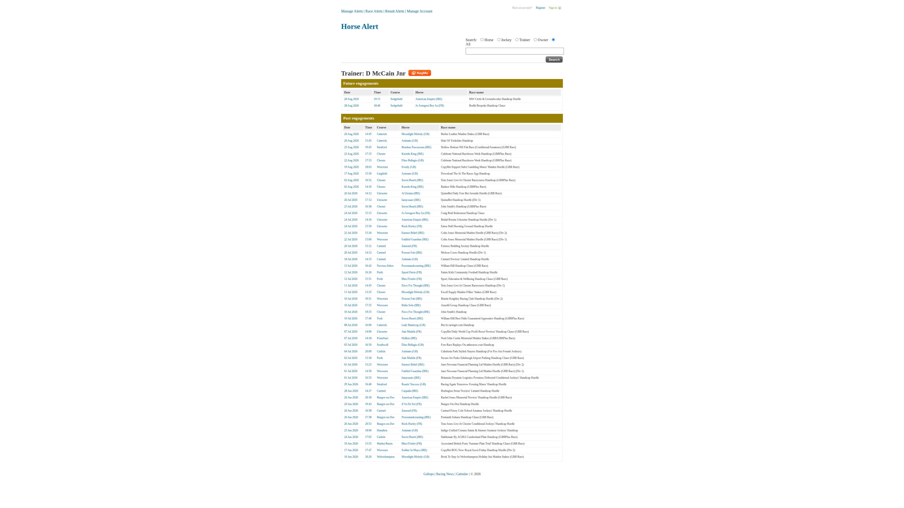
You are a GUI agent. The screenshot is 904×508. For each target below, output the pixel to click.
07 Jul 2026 (350, 331)
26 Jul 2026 (350, 193)
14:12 (368, 193)
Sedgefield (396, 99)
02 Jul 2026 (350, 358)
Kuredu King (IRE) (413, 153)
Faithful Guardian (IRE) (415, 239)
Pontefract (382, 338)
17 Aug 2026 (351, 173)
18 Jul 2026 (350, 259)
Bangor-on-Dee (385, 397)
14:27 (368, 391)
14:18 (368, 338)
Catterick (382, 134)
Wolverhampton (386, 456)
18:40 (377, 105)
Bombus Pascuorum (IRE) (416, 147)
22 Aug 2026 (351, 153)
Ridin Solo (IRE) (411, 305)
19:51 (368, 298)
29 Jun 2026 (351, 384)
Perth (380, 272)
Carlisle (381, 351)
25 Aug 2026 (351, 147)
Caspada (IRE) (410, 391)
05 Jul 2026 (350, 344)
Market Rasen (384, 443)
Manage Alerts (352, 11)
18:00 (368, 430)
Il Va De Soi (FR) (412, 404)
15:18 (368, 358)
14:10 (368, 186)
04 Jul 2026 (350, 351)
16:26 (368, 272)
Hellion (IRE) (409, 338)
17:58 (368, 417)
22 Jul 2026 (350, 232)
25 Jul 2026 (350, 206)
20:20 (368, 456)
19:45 (368, 147)
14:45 (368, 134)
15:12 (368, 246)
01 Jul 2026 (350, 364)
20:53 (368, 423)
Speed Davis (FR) (412, 272)
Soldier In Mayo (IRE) (414, 450)
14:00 (368, 331)
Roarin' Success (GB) (414, 384)
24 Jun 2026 (351, 437)
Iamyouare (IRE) (411, 200)
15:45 (368, 140)
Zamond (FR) (409, 246)
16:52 (368, 180)
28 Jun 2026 (351, 391)
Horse (488, 40)
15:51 (368, 279)
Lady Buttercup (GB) (413, 325)
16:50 (368, 344)
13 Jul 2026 (350, 265)
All (468, 44)
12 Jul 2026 (350, 272)
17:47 (368, 450)
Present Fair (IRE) (412, 252)
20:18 (368, 397)
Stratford (382, 147)
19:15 (377, 99)
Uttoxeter (382, 193)
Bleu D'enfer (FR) (412, 279)
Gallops (429, 474)
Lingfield (382, 173)
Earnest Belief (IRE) (413, 232)
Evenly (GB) (409, 167)
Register (540, 7)
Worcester (382, 167)
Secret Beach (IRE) (412, 180)
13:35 (368, 292)
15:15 (368, 213)
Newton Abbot (385, 265)
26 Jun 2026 (351, 397)
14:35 (368, 259)
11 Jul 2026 (350, 285)
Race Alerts (374, 11)
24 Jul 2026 (350, 213)
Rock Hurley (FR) (412, 226)
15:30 (368, 173)
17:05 (368, 437)
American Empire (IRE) (429, 99)
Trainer (524, 40)
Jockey (506, 40)
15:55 (368, 443)
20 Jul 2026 (350, 246)
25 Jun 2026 (351, 430)
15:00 (368, 239)
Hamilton (382, 430)
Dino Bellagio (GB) (413, 160)
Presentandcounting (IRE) (416, 265)
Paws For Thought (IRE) (416, 285)
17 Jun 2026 (351, 450)
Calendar (462, 474)
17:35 (368, 153)
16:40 (368, 384)
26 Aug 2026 (351, 134)
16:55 (368, 377)
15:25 (368, 364)
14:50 (368, 371)
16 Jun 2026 (351, 456)
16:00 (368, 325)
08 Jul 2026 (350, 325)
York (380, 318)
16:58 (368, 206)
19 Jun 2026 (351, 443)
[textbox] (515, 51)
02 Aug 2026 (351, 180)
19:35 (368, 312)
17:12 (368, 200)
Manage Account (419, 11)
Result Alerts (394, 11)
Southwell (382, 344)
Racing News (445, 474)
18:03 (368, 167)
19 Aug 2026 (351, 167)
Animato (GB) (410, 140)
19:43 (368, 404)
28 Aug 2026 (351, 99)
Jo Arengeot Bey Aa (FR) (430, 105)
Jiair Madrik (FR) (411, 331)
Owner (543, 40)
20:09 (368, 351)
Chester (381, 153)
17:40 (368, 318)
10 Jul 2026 (350, 298)
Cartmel (381, 246)
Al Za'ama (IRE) (411, 193)
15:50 (368, 226)
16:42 (368, 265)
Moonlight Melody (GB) (415, 134)
